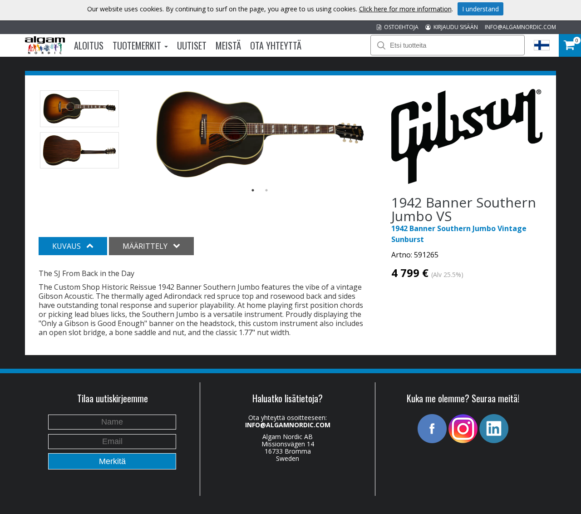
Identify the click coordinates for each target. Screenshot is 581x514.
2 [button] (266, 190)
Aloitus (88, 45)
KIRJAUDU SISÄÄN (454, 27)
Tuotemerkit (138, 45)
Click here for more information (405, 9)
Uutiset (192, 45)
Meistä (228, 45)
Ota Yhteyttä (275, 45)
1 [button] (252, 190)
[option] (259, 135)
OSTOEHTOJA (400, 27)
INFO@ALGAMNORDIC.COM (520, 27)
